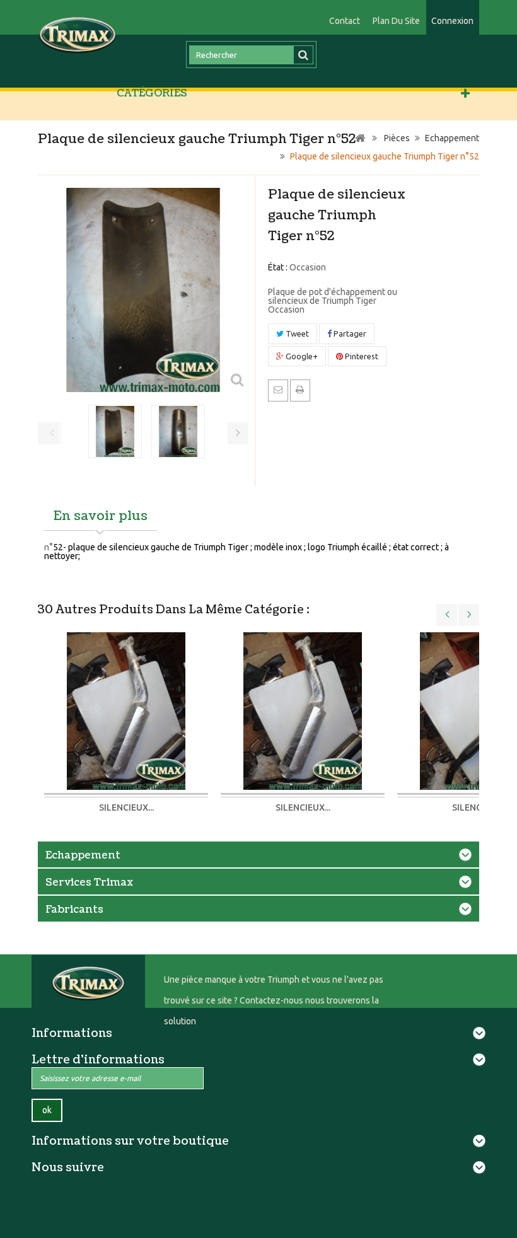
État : (278, 267)
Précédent (52, 433)
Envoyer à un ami (278, 389)
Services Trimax (89, 882)
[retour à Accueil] (360, 138)
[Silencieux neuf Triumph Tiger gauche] (126, 710)
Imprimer (300, 389)
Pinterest (360, 356)
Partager (349, 333)
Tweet (296, 333)
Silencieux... (126, 807)
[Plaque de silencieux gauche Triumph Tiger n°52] (115, 431)
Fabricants (74, 910)
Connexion (452, 21)
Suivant (238, 433)
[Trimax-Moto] (77, 34)
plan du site (396, 21)
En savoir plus (101, 516)
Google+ (301, 356)
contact (344, 21)
